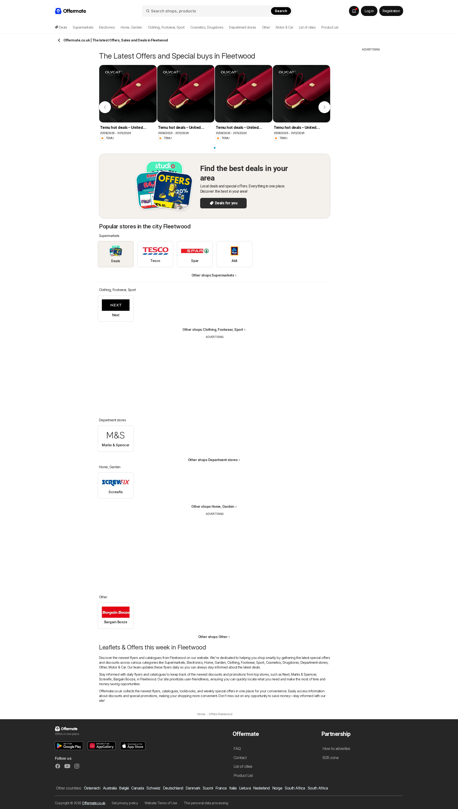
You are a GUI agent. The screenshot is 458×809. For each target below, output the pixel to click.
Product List (329, 27)
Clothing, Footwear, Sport (245, 662)
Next (285, 674)
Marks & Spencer (303, 674)
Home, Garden (215, 662)
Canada (137, 788)
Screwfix (105, 679)
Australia (110, 788)
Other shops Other (212, 637)
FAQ (237, 748)
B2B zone (331, 757)
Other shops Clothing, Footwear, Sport (212, 329)
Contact (240, 757)
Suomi (208, 788)
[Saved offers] (354, 11)
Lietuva (245, 788)
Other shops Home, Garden (212, 506)
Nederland (261, 788)
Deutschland (173, 788)
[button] (69, 746)
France (221, 788)
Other (103, 667)
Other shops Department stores (213, 460)
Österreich (92, 788)
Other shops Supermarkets (213, 275)
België (124, 788)
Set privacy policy (125, 803)
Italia (233, 788)
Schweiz (153, 788)
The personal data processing (206, 803)
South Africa (295, 788)
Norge (277, 788)
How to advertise (336, 748)
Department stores (314, 662)
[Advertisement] (214, 375)
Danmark (193, 788)
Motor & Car (117, 667)
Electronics (195, 662)
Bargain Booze (124, 679)
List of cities (307, 27)
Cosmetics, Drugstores (282, 662)
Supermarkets (175, 662)
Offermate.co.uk (93, 803)
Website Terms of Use (161, 803)
